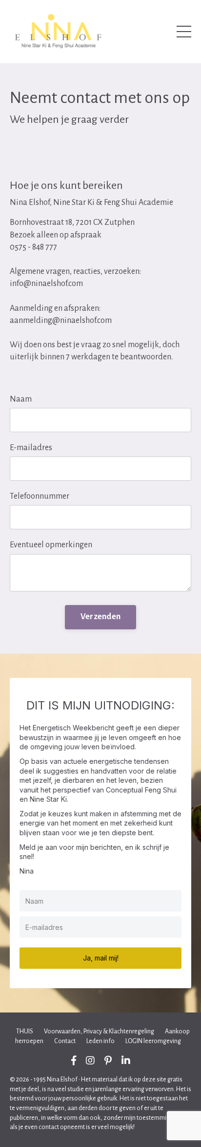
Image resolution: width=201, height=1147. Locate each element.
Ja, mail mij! (101, 958)
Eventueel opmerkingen (51, 544)
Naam (21, 399)
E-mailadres (31, 447)
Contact (65, 1041)
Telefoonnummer (39, 496)
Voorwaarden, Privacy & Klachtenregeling (99, 1031)
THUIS (24, 1031)
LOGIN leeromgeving (153, 1041)
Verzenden (100, 616)
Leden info (100, 1041)
